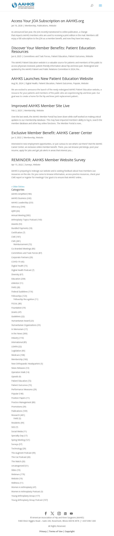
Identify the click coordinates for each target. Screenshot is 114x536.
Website (52, 25)
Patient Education (59, 56)
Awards (14, 224)
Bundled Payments (19, 228)
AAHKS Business (18, 198)
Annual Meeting (18, 215)
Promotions (16, 406)
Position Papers (18, 398)
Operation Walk (18, 372)
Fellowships (16, 296)
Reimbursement (20, 244)
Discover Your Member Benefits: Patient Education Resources (53, 49)
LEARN (14, 346)
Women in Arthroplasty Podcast (25, 491)
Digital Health (31, 83)
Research (15, 415)
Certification (16, 232)
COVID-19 (15, 261)
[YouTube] (71, 513)
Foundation (16, 307)
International (17, 342)
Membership (30, 25)
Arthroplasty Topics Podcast (24, 219)
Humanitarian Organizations (24, 325)
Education (15, 278)
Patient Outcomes (76, 56)
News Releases (18, 368)
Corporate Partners (20, 257)
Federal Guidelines (19, 291)
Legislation (16, 350)
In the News (16, 333)
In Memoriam (17, 329)
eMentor (15, 283)
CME (13, 236)
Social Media (17, 431)
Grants (14, 312)
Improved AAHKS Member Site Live (40, 105)
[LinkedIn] (65, 513)
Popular (76, 83)
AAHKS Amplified (19, 194)
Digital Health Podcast (21, 270)
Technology (16, 448)
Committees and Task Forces (37, 56)
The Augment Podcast (21, 453)
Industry (15, 338)
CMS (13, 241)
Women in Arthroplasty (21, 487)
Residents (15, 422)
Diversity (15, 274)
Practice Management (21, 402)
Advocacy (15, 206)
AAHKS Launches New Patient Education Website (52, 78)
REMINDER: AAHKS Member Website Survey (48, 159)
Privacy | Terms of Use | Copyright (57, 531)
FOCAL (14, 303)
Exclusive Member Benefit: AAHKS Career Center (51, 132)
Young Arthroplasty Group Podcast (27, 500)
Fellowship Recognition (23, 299)
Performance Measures (22, 389)
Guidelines (16, 316)
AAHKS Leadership (19, 202)
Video (13, 470)
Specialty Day (17, 435)
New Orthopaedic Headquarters (25, 363)
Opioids (14, 376)
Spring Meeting (18, 440)
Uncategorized (17, 465)
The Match (16, 461)
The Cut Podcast (18, 457)
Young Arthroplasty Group (23, 495)
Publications (42, 25)
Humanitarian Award (20, 320)
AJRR (13, 211)
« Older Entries (17, 186)
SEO (13, 427)
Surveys (28, 164)
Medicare (15, 355)
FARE (13, 287)
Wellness (15, 482)
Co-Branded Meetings (21, 248)
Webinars (15, 474)
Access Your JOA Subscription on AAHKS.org (47, 20)
